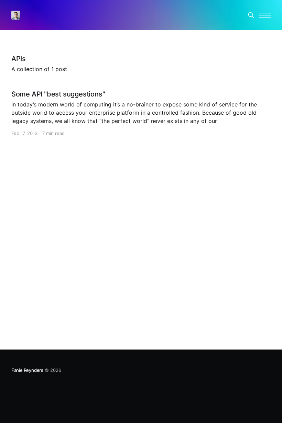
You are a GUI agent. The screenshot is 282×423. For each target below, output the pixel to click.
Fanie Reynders (27, 370)
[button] (265, 15)
